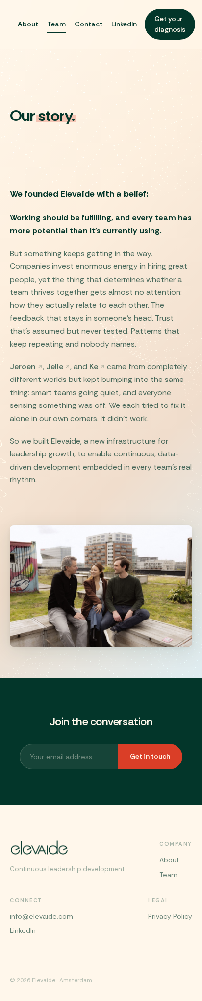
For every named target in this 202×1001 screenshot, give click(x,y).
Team (56, 24)
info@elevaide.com (41, 916)
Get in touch (150, 756)
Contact (88, 24)
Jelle (54, 366)
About (28, 24)
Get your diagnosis (169, 24)
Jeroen (23, 366)
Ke (93, 366)
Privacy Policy (170, 916)
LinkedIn (124, 24)
